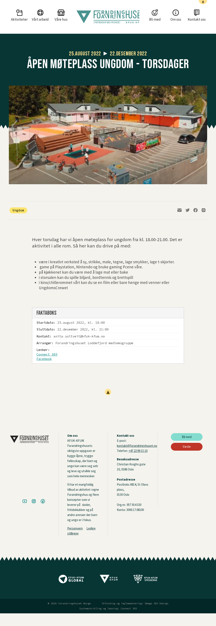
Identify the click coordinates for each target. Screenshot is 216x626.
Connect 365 (46, 354)
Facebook (44, 359)
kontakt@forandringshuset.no (137, 446)
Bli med (187, 437)
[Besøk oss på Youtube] (24, 501)
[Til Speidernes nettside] (145, 580)
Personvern (75, 528)
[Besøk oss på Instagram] (34, 501)
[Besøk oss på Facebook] (43, 501)
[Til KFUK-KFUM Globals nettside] (71, 580)
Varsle (187, 447)
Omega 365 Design (156, 603)
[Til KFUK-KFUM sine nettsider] (108, 580)
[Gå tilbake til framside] (108, 16)
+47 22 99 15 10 (137, 451)
